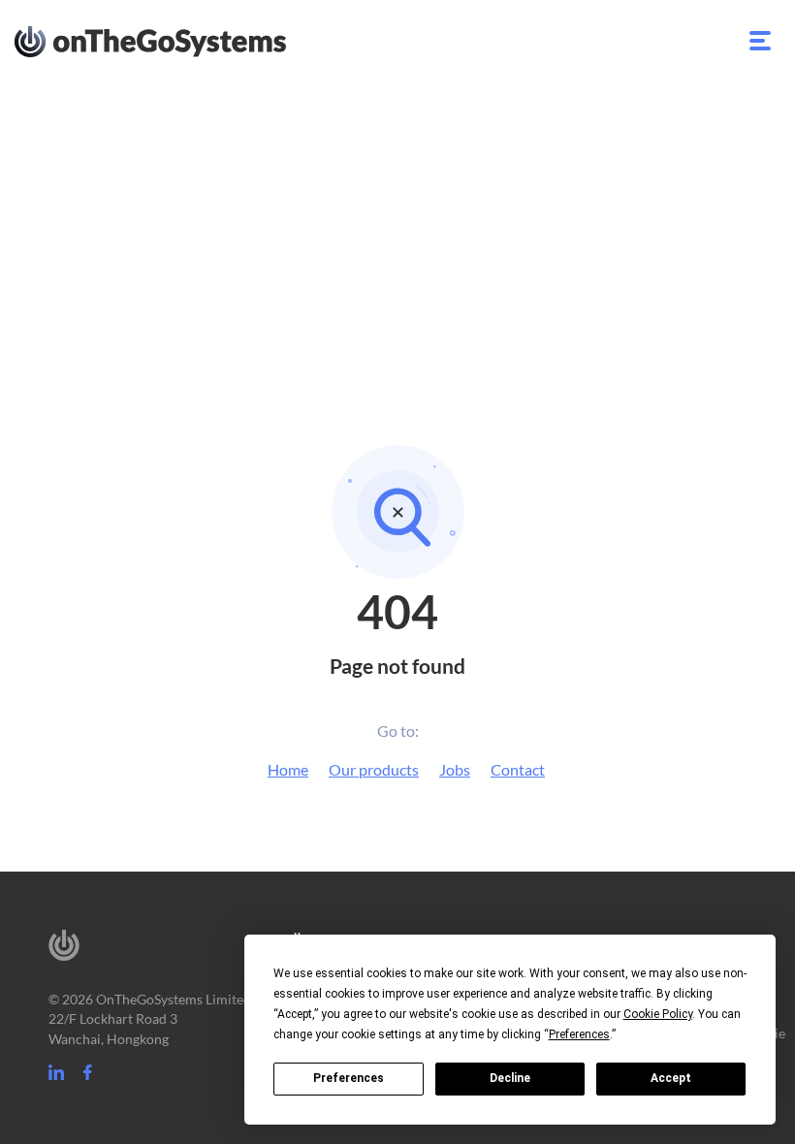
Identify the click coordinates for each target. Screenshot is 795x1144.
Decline (510, 1078)
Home (288, 769)
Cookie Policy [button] (657, 1014)
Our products (374, 769)
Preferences (348, 1078)
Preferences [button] (579, 1034)
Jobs (454, 769)
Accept (671, 1078)
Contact (518, 769)
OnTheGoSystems (187, 39)
